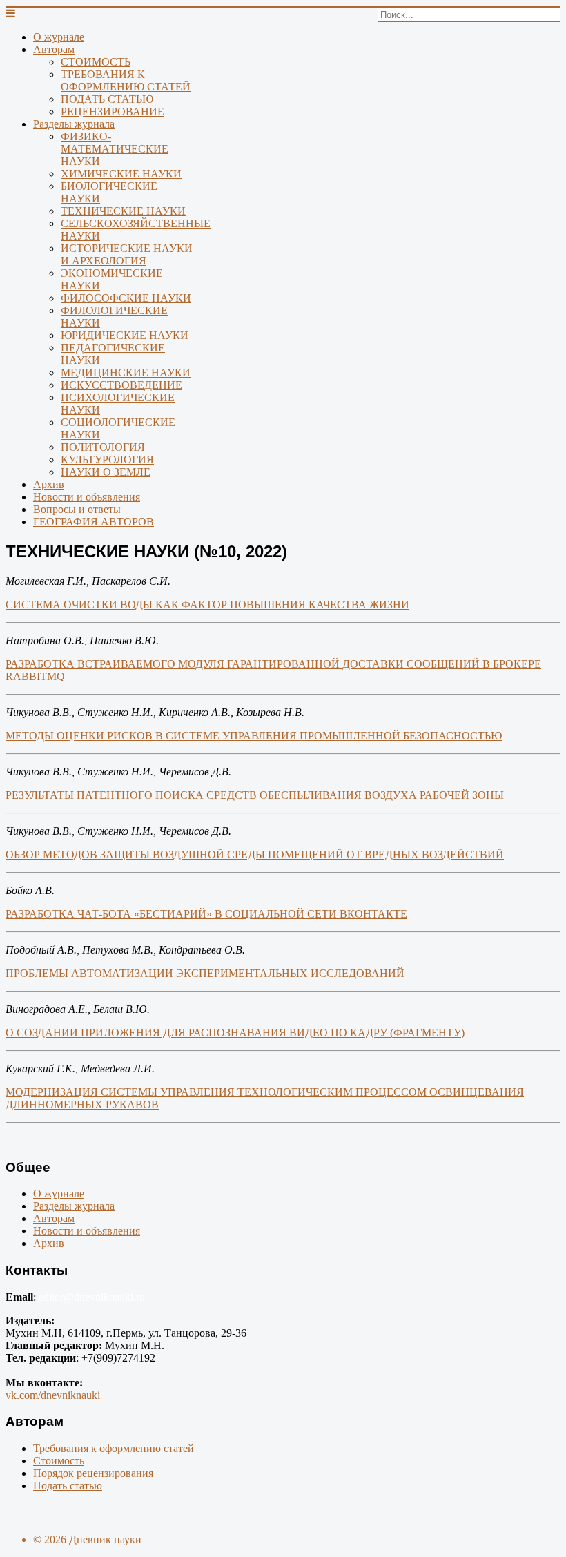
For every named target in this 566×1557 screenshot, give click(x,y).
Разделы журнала (74, 124)
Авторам (54, 49)
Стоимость (58, 1461)
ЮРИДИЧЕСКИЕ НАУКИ (124, 335)
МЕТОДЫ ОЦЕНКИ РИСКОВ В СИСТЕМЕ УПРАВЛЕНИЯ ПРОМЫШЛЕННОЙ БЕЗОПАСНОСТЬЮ (254, 736)
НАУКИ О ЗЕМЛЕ (105, 472)
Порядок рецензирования (93, 1473)
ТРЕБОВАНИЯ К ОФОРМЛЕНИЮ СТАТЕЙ (126, 80)
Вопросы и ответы (77, 509)
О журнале (58, 37)
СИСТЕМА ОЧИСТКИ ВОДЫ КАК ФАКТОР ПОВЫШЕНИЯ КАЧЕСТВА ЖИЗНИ (207, 604)
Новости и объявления (86, 497)
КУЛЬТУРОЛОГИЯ (107, 459)
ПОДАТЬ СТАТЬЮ (107, 99)
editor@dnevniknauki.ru (92, 1297)
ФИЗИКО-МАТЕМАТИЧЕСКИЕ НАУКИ (114, 148)
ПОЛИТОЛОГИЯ (103, 447)
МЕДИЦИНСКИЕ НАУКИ (126, 372)
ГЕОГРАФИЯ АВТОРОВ (93, 522)
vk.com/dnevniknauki (53, 1395)
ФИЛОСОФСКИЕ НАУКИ (126, 298)
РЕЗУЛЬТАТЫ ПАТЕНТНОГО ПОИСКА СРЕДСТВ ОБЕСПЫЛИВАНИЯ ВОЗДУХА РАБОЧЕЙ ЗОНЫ (255, 795)
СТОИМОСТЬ (95, 62)
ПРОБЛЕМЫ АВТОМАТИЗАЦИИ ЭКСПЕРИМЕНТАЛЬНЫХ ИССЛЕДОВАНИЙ (205, 973)
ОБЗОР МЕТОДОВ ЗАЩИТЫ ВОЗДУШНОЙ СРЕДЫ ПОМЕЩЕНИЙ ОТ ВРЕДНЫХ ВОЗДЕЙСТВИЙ (255, 854)
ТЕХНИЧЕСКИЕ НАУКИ (123, 211)
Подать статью (67, 1485)
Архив (48, 484)
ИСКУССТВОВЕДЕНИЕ (121, 385)
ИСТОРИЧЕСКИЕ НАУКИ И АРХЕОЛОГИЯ (127, 254)
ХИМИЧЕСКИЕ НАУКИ (121, 174)
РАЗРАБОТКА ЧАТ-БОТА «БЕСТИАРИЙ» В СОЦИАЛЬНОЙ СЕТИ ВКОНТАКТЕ (206, 914)
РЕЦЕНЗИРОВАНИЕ (112, 111)
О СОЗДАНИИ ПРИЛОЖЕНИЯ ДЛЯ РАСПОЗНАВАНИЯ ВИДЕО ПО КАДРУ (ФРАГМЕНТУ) (235, 1032)
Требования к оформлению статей (113, 1448)
